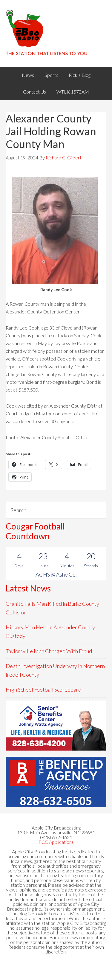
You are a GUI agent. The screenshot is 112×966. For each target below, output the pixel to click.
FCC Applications (56, 842)
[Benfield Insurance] (56, 782)
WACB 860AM (56, 33)
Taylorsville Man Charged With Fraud (49, 651)
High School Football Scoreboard (43, 689)
